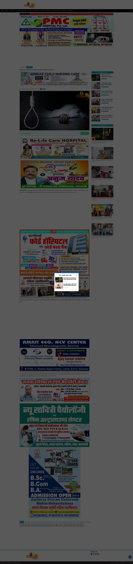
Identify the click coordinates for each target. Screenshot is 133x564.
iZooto (77, 289)
